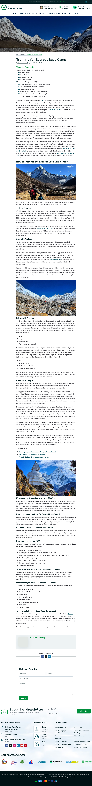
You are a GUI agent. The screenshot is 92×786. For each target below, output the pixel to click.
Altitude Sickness (79, 736)
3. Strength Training (25, 77)
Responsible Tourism (80, 744)
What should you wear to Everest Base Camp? (32, 94)
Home (17, 54)
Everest (70, 614)
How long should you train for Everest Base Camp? (34, 84)
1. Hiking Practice (24, 72)
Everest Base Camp (54, 110)
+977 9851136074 (11, 734)
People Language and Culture (60, 732)
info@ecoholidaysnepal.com (15, 740)
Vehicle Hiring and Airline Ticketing (81, 732)
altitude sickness (55, 259)
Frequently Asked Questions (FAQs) (27, 82)
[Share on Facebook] (42, 656)
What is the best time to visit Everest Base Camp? (33, 91)
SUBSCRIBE (83, 711)
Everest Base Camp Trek (44, 229)
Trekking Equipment (61, 741)
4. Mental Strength (24, 79)
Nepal (42, 100)
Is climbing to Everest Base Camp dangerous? (32, 96)
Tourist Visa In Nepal (80, 747)
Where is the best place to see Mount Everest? (34, 457)
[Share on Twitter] (46, 656)
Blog (22, 54)
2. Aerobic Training (24, 75)
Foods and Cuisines (80, 728)
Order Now (63, 1)
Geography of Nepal (61, 727)
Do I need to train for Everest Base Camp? (31, 86)
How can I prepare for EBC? (27, 89)
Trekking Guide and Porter (82, 741)
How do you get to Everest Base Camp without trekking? (37, 452)
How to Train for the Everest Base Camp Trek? (30, 70)
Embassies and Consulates (60, 737)
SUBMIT (24, 698)
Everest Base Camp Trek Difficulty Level (32, 454)
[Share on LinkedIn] (49, 656)
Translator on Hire (60, 747)
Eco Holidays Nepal (24, 63)
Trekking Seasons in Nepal (63, 744)
